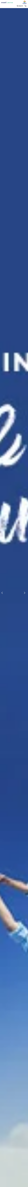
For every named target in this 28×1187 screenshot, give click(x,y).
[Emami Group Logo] (24, 4)
